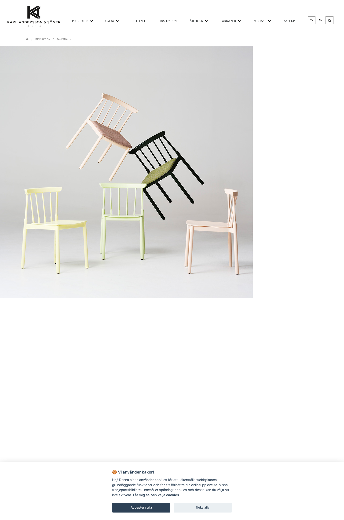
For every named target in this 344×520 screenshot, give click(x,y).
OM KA (109, 21)
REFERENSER (139, 21)
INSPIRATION (168, 21)
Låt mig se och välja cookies (156, 495)
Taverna (62, 39)
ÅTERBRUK (196, 21)
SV (311, 20)
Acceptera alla (141, 507)
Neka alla (202, 507)
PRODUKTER (80, 21)
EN (320, 20)
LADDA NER (228, 21)
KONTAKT (260, 21)
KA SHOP (289, 21)
